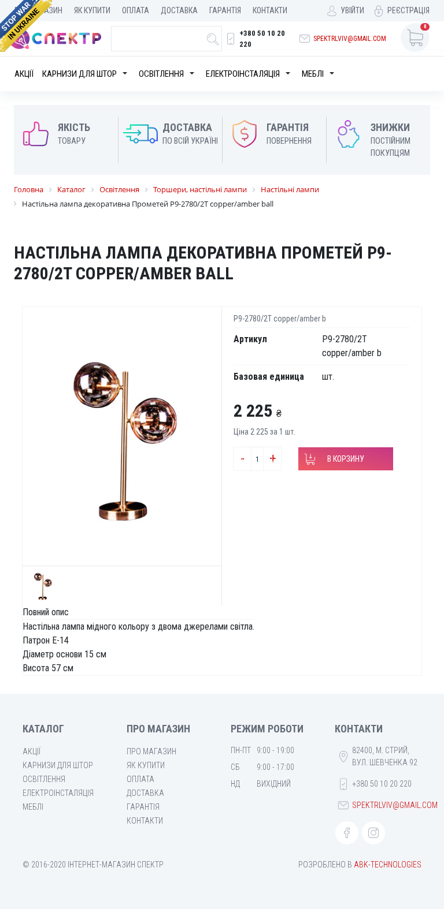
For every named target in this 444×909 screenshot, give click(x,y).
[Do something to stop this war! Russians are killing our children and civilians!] (26, 26)
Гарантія (225, 10)
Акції (24, 74)
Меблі (313, 74)
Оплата (135, 10)
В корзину (345, 458)
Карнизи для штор (79, 74)
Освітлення (161, 74)
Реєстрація (408, 10)
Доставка (179, 10)
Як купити (92, 10)
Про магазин (151, 751)
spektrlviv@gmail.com (349, 39)
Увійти (352, 10)
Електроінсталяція (243, 74)
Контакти (270, 10)
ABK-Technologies (387, 864)
